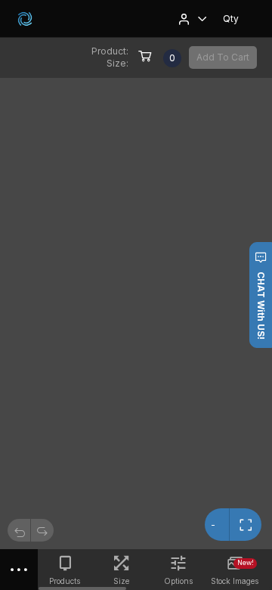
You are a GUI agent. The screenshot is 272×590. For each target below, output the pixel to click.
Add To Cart (222, 57)
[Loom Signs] (25, 19)
